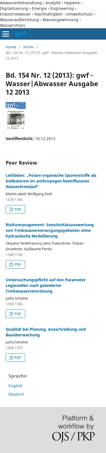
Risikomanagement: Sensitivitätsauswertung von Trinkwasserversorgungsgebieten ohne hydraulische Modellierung (50, 230)
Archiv (28, 46)
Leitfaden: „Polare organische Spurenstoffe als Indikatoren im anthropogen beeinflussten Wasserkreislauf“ (51, 181)
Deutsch (16, 394)
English (15, 385)
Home (11, 46)
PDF (17, 209)
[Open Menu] (5, 34)
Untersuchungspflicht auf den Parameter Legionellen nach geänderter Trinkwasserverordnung (46, 285)
